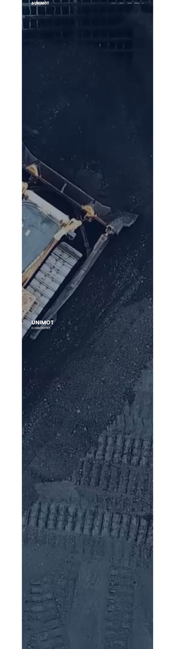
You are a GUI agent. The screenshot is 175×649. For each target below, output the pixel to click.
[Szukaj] (143, 3)
